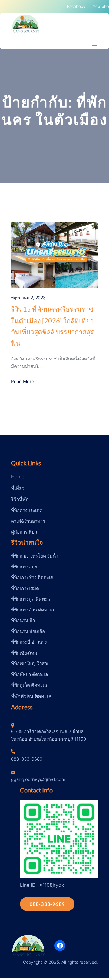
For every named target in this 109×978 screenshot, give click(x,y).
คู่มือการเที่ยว (24, 532)
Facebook (76, 6)
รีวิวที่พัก (20, 499)
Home (17, 477)
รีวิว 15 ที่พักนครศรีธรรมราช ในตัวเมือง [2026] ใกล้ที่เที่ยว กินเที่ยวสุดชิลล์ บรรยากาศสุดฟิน (53, 326)
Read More (22, 381)
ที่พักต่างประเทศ (27, 510)
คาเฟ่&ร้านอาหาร (28, 521)
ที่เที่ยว (18, 488)
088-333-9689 (47, 904)
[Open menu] (94, 44)
